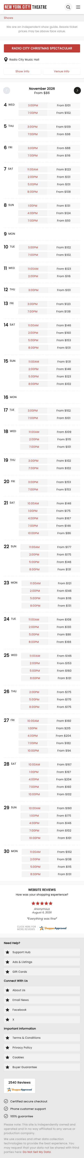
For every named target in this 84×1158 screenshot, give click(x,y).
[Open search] (68, 7)
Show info (22, 71)
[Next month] (77, 90)
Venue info (61, 71)
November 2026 (42, 90)
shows (8, 18)
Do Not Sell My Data (37, 1152)
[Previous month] (6, 90)
